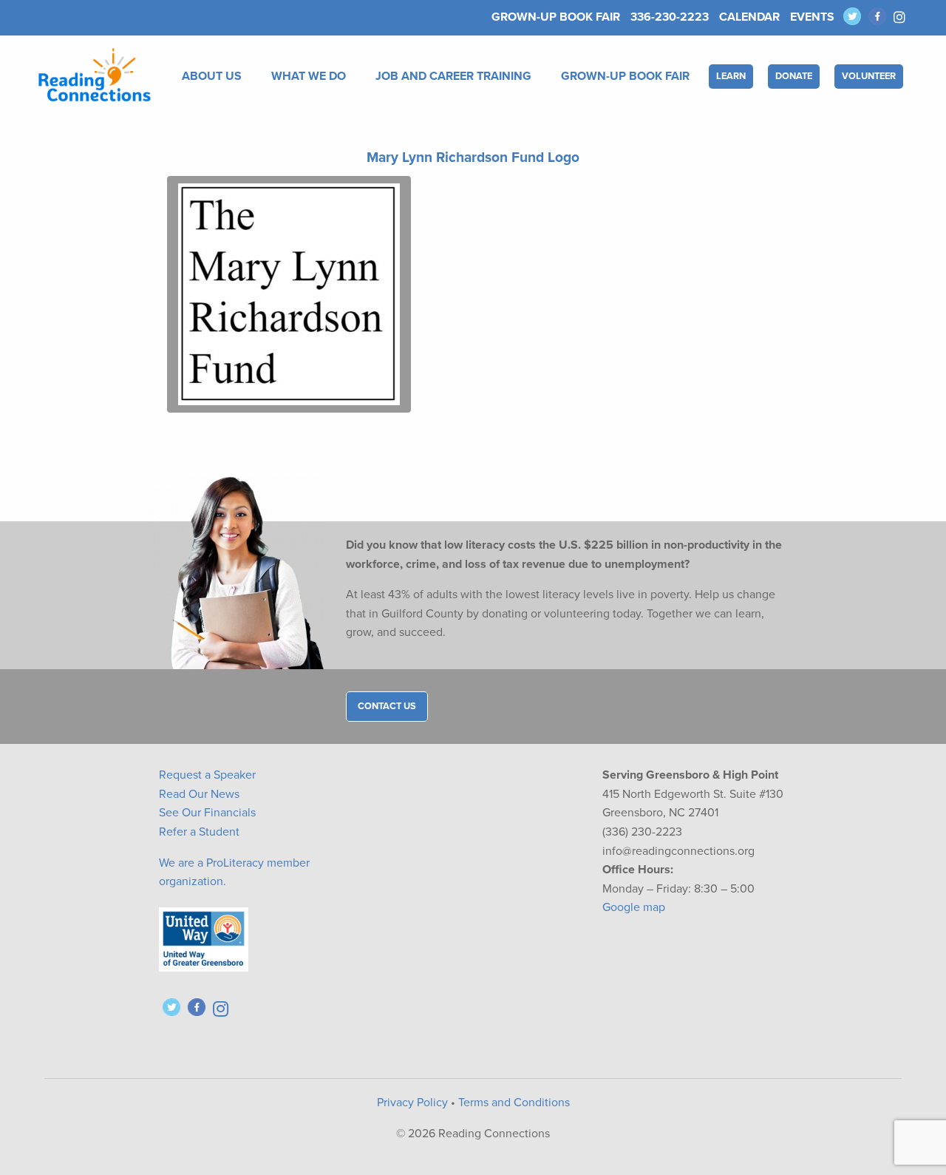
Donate (793, 76)
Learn (731, 76)
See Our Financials (207, 812)
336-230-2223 (669, 17)
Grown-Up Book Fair (555, 17)
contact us (387, 706)
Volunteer (869, 76)
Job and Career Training (453, 76)
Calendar (749, 17)
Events (812, 17)
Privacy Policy (412, 1102)
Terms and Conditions (514, 1102)
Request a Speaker (207, 775)
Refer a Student (199, 831)
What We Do (308, 76)
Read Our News (199, 794)
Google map (633, 907)
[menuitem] (214, 76)
